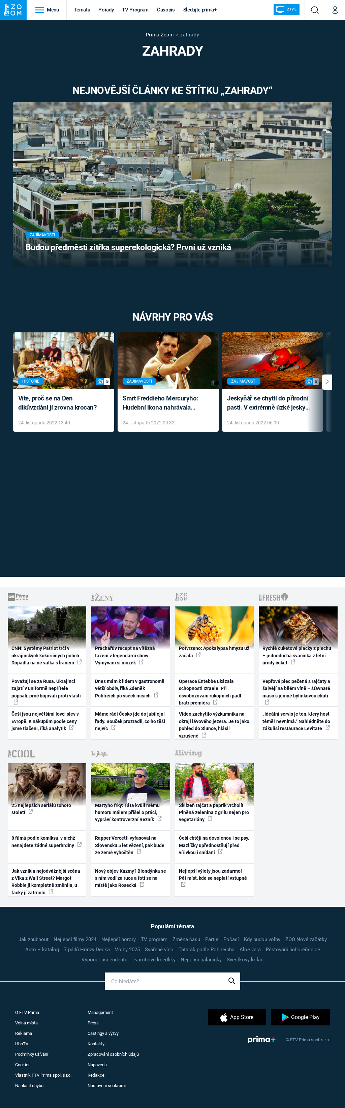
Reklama (23, 1033)
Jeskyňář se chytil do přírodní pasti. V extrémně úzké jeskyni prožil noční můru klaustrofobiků (269, 403)
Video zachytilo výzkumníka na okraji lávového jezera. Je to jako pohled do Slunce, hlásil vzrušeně (214, 724)
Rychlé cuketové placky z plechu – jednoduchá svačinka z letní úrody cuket (296, 655)
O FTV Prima (27, 1012)
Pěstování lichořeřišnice (293, 950)
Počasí (231, 939)
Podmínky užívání (31, 1054)
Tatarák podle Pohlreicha (206, 950)
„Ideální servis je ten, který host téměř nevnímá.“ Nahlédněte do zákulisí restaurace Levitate (296, 721)
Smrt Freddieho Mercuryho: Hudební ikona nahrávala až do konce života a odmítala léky (163, 403)
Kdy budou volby (262, 939)
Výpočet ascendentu (104, 960)
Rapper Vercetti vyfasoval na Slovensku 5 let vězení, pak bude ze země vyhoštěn (129, 845)
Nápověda (97, 1064)
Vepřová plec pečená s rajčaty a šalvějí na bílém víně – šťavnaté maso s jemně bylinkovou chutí (296, 688)
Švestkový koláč (245, 960)
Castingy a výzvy (103, 1033)
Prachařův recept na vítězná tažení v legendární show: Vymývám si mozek (125, 655)
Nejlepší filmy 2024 (75, 939)
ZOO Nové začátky (306, 939)
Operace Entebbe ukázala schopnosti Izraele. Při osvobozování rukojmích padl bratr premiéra (210, 692)
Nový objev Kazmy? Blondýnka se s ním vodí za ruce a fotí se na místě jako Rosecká (130, 878)
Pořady (106, 10)
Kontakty (96, 1043)
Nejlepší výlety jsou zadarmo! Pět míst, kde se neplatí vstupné (213, 874)
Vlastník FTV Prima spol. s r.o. (43, 1075)
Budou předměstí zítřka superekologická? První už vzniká (128, 247)
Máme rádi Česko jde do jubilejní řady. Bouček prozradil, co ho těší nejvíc (130, 721)
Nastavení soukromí (107, 1085)
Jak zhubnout (34, 939)
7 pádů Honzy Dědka (87, 950)
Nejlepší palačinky (201, 960)
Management (100, 1012)
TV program (154, 939)
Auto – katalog (42, 950)
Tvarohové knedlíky (154, 960)
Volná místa (26, 1022)
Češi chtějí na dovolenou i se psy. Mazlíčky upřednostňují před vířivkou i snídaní (214, 845)
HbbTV (21, 1043)
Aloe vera (250, 950)
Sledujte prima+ (200, 10)
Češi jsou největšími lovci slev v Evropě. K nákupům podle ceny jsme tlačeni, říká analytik (45, 721)
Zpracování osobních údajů (113, 1054)
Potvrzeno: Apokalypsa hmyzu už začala (214, 652)
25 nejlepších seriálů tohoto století (41, 809)
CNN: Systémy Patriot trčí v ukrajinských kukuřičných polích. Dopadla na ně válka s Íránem (46, 655)
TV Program (135, 10)
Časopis (166, 10)
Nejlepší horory (118, 939)
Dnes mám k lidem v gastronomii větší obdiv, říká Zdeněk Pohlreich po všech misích (129, 688)
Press (93, 1022)
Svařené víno (159, 950)
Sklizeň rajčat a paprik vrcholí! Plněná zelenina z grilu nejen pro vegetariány (214, 812)
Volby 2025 (127, 950)
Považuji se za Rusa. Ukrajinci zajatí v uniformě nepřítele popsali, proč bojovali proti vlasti (46, 688)
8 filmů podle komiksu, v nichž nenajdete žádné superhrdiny (43, 841)
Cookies (23, 1064)
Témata (82, 10)
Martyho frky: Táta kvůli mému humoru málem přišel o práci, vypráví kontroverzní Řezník (127, 812)
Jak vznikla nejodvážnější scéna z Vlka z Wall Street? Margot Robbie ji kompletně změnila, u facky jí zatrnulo (45, 881)
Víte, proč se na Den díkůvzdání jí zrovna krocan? (57, 403)
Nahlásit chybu (29, 1085)
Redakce (96, 1075)
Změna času (186, 939)
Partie (211, 939)
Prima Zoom (160, 34)
